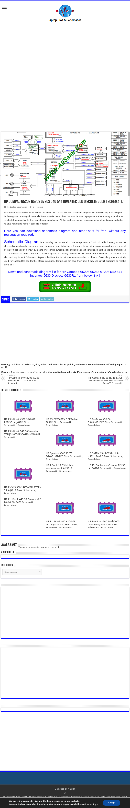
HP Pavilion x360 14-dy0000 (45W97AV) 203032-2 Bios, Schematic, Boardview (103, 524)
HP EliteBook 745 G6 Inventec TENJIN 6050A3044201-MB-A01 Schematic (22, 434)
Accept (111, 802)
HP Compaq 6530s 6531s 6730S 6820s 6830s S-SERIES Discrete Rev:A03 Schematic (105, 379)
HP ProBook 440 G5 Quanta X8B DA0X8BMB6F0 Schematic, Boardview (22, 502)
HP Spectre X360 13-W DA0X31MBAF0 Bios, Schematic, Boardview (64, 456)
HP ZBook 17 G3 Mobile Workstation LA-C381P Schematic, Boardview (59, 468)
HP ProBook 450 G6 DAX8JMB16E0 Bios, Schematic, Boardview (106, 422)
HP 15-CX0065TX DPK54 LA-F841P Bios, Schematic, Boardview (62, 422)
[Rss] (65, 793)
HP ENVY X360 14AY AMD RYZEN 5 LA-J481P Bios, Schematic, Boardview (22, 490)
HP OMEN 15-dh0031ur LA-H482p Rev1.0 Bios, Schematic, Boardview (105, 456)
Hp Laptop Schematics (17, 207)
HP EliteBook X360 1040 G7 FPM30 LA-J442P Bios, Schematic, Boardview (19, 422)
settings (93, 804)
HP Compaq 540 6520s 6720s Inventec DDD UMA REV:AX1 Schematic (23, 379)
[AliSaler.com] (65, 12)
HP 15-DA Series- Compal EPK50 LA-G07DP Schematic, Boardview (107, 467)
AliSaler (71, 789)
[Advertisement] (65, 53)
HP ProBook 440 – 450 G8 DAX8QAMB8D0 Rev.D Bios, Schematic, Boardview (62, 524)
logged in (35, 547)
